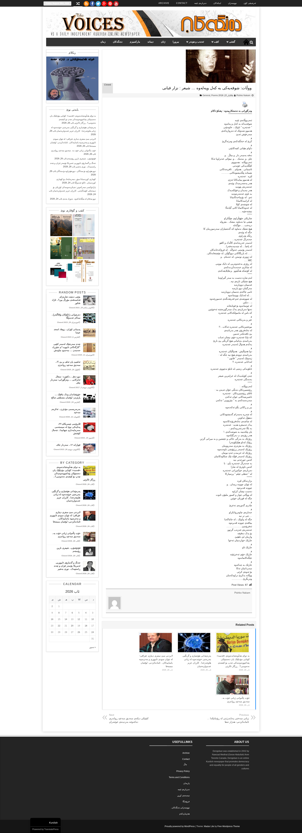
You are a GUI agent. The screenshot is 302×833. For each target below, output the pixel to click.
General (206, 95)
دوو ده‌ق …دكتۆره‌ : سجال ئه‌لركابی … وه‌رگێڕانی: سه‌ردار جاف (65, 379)
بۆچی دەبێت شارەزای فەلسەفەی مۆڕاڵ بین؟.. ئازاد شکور (66, 299)
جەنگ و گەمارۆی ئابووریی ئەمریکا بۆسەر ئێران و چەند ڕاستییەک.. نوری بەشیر (67, 565)
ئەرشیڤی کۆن (250, 3)
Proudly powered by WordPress (180, 826)
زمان (103, 41)
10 (92, 619)
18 (86, 626)
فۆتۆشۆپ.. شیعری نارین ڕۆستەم (81, 158)
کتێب (216, 41)
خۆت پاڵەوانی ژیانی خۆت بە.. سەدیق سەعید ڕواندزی (73, 150)
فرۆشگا (186, 801)
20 (72, 626)
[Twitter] (98, 3)
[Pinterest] (110, 3)
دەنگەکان (117, 41)
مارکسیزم (135, 41)
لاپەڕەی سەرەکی (246, 42)
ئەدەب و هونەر (196, 41)
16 (52, 619)
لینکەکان (217, 3)
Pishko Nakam (243, 95)
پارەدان (186, 783)
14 (66, 619)
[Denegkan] (151, 36)
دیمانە (150, 41)
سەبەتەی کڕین (183, 795)
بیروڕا (176, 41)
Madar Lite (209, 826)
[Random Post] (77, 4)
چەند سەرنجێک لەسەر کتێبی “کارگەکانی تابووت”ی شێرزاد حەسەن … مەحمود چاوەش (66, 347)
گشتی (232, 41)
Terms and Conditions (179, 777)
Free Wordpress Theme (228, 826)
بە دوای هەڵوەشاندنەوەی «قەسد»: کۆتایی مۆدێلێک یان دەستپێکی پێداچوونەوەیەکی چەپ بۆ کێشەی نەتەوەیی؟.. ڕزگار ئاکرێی (73, 119)
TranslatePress (51, 829)
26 (79, 632)
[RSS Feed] (86, 3)
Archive (164, 3)
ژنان (163, 41)
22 (59, 626)
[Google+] (104, 3)
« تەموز (92, 647)
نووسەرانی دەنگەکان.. (180, 807)
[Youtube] (116, 3)
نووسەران (232, 3)
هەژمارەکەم (184, 814)
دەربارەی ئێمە (200, 3)
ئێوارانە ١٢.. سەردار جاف (68, 445)
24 (92, 632)
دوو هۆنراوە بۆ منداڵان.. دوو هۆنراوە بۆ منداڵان (76, 171)
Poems (214, 95)
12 (79, 619)
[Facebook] (92, 3)
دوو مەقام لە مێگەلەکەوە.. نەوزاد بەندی (79, 199)
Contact (181, 3)
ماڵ (185, 764)
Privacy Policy (183, 771)
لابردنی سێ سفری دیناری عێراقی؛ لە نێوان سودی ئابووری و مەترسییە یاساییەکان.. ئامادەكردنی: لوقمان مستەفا (73, 142)
